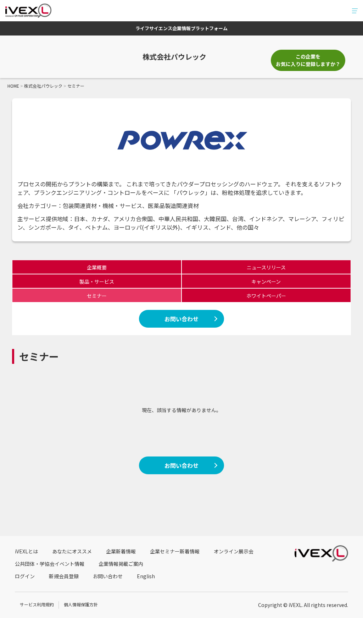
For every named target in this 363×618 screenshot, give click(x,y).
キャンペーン (266, 281)
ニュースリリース (266, 267)
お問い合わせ (181, 319)
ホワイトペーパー (266, 295)
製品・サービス (96, 281)
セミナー (97, 295)
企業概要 (97, 267)
